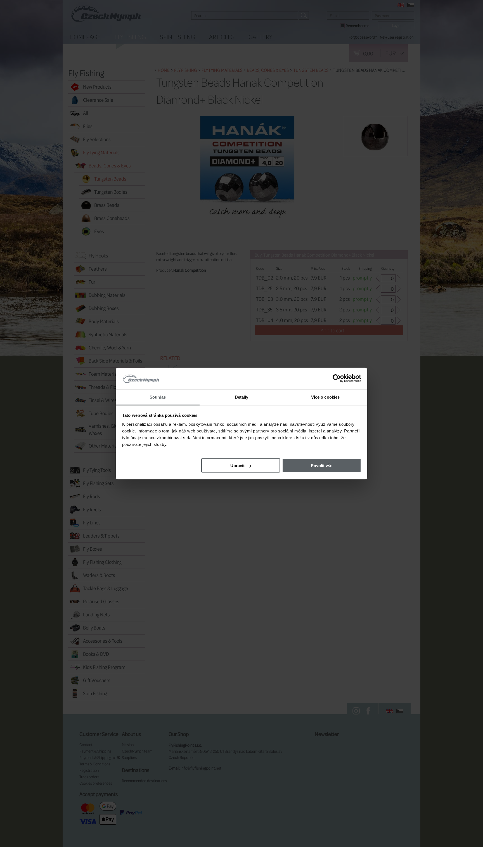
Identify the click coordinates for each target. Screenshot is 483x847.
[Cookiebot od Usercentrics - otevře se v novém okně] (336, 378)
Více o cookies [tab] (325, 396)
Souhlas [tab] (158, 396)
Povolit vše (321, 465)
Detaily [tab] (241, 396)
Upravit (237, 465)
